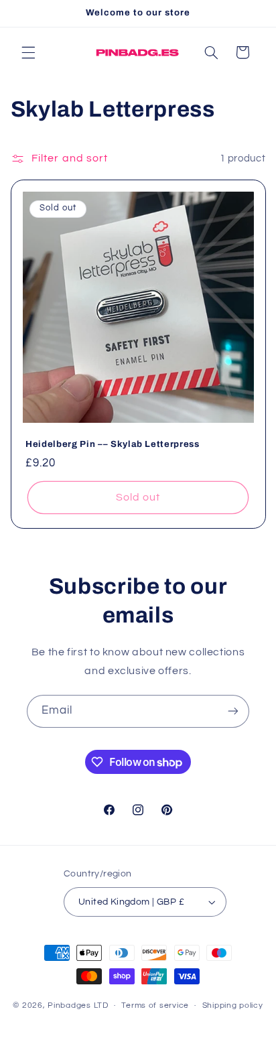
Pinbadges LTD (78, 1005)
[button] (28, 52)
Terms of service (155, 1005)
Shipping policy (232, 1005)
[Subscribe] (233, 711)
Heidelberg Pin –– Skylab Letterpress (112, 443)
